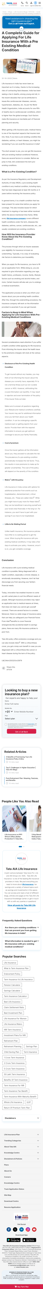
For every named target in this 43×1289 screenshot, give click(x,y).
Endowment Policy (12, 974)
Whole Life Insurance (13, 1102)
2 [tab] (23, 846)
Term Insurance (30, 1052)
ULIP (29, 1102)
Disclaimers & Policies (13, 1159)
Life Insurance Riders (13, 1024)
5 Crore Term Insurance (14, 1069)
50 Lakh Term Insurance (14, 1074)
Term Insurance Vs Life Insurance (18, 979)
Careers (7, 1177)
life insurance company (16, 218)
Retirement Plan (11, 1041)
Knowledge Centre (11, 1153)
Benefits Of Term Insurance (15, 1080)
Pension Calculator (12, 985)
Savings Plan (31, 1046)
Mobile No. (8, 708)
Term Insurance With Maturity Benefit (20, 1096)
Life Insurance (10, 963)
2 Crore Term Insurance (14, 1063)
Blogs (10, 12)
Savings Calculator (12, 990)
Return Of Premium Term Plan (17, 1108)
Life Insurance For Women (15, 1018)
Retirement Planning (12, 1046)
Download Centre (11, 1201)
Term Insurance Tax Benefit (16, 1091)
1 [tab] (20, 846)
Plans (6, 1165)
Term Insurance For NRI (14, 1085)
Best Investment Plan (13, 1013)
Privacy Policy (31, 723)
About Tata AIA (10, 1147)
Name (7, 701)
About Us (8, 1171)
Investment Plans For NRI (15, 1035)
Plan (6, 716)
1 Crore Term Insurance (14, 1057)
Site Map (7, 1195)
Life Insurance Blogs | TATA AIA (24, 12)
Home (4, 12)
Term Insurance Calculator (15, 996)
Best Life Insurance (12, 1002)
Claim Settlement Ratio (14, 1007)
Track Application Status (14, 1189)
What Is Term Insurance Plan (16, 968)
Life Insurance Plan (12, 1135)
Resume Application (12, 1207)
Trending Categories (12, 1141)
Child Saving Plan (11, 1052)
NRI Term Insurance (12, 1029)
